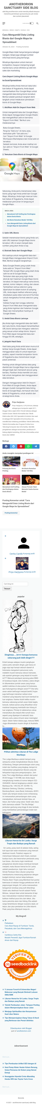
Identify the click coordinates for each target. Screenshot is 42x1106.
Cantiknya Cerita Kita (13, 935)
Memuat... (6, 1057)
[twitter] (13, 446)
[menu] (5, 23)
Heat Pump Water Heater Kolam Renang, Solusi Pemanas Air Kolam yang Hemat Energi (21, 1070)
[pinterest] (21, 446)
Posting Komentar (22, 47)
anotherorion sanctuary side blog (21, 6)
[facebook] (6, 446)
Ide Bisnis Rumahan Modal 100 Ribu (20, 220)
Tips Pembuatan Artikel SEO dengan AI (20, 1064)
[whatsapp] (28, 446)
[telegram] (36, 446)
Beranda (21, 1098)
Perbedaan (9, 923)
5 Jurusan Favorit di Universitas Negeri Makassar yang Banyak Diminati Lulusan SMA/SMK (21, 992)
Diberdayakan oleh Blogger (21, 1028)
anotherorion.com (24, 1031)
